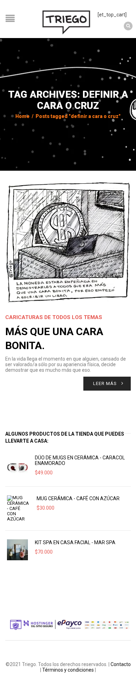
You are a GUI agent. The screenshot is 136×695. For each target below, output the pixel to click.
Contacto (121, 664)
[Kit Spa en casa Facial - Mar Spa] (17, 550)
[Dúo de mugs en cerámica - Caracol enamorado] (17, 467)
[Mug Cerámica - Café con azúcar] (18, 508)
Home (22, 116)
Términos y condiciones (68, 670)
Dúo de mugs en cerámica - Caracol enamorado (80, 460)
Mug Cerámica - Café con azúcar (78, 498)
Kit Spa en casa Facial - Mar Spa (75, 542)
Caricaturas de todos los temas (53, 317)
